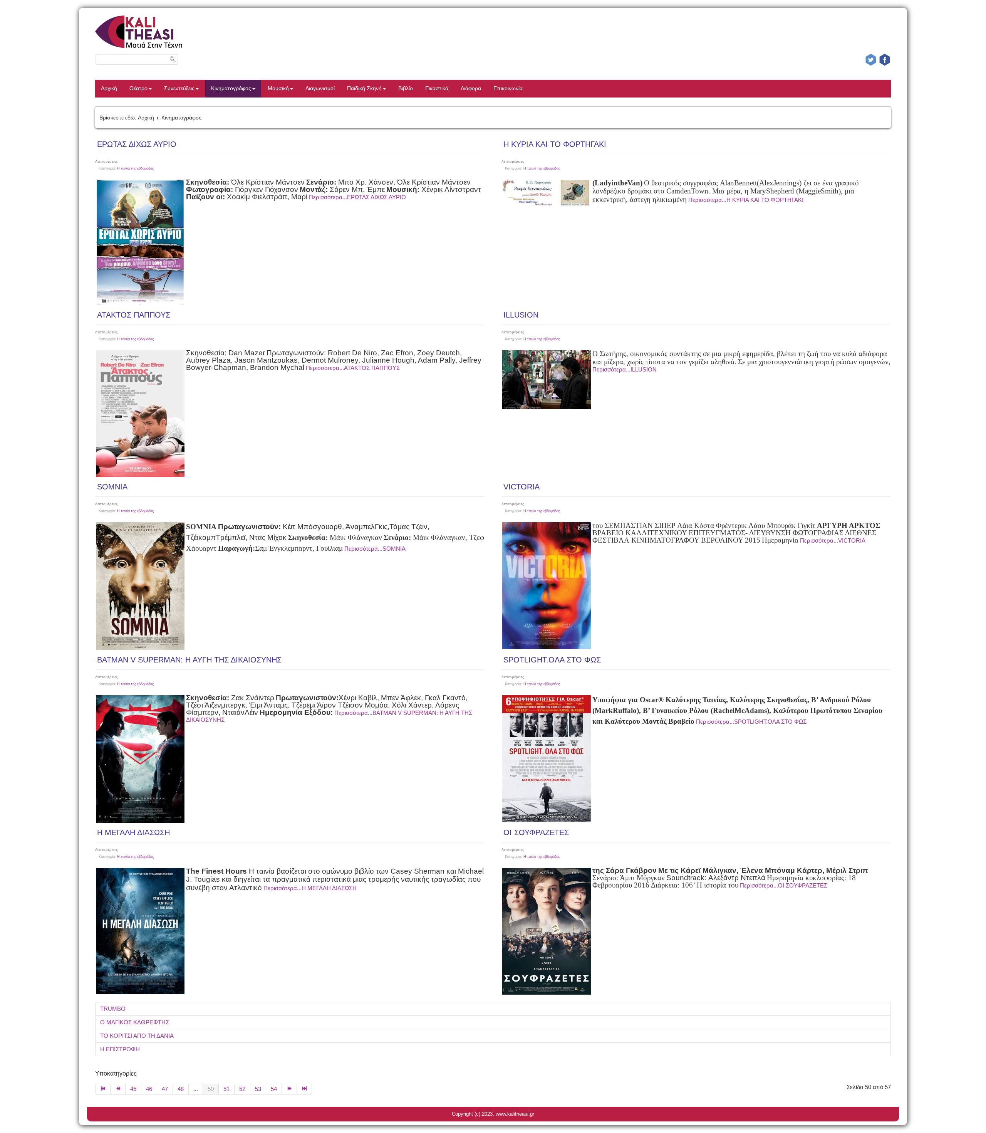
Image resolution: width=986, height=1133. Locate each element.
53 (258, 1089)
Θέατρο (138, 88)
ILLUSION (520, 315)
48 (181, 1089)
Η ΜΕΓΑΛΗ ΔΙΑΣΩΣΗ (133, 832)
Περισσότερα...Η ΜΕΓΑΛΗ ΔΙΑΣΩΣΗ (310, 888)
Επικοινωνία (508, 88)
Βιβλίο (405, 88)
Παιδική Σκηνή (364, 88)
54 (274, 1089)
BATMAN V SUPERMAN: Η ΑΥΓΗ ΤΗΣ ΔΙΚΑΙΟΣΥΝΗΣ (189, 660)
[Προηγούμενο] (118, 1089)
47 (165, 1089)
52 (242, 1089)
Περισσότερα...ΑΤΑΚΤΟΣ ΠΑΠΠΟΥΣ (353, 368)
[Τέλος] (304, 1089)
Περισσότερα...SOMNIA (375, 548)
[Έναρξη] (103, 1089)
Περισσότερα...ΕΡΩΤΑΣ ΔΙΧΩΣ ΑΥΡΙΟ (357, 197)
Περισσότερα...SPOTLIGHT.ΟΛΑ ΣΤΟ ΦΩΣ (751, 721)
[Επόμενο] (289, 1089)
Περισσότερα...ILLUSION (624, 369)
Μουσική (278, 88)
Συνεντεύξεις (179, 88)
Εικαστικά (436, 88)
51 (226, 1089)
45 (133, 1089)
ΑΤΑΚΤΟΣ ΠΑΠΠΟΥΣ (133, 315)
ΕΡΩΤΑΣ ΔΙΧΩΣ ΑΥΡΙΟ (136, 144)
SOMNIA (112, 486)
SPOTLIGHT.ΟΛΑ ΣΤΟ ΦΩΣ (552, 660)
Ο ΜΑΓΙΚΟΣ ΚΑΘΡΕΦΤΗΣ (134, 1022)
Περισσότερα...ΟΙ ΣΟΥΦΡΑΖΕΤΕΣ (783, 885)
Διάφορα (471, 88)
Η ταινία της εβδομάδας (135, 168)
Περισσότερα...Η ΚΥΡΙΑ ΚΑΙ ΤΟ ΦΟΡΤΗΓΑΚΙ (745, 200)
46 (149, 1089)
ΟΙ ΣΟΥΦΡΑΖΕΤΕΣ (536, 832)
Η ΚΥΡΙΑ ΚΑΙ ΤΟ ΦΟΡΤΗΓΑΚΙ (554, 144)
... (195, 1089)
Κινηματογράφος (231, 88)
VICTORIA (521, 486)
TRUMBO (113, 1008)
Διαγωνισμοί (320, 88)
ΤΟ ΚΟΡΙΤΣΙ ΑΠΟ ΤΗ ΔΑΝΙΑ (137, 1035)
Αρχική (109, 88)
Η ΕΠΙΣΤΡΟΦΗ (120, 1049)
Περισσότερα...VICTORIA (832, 540)
